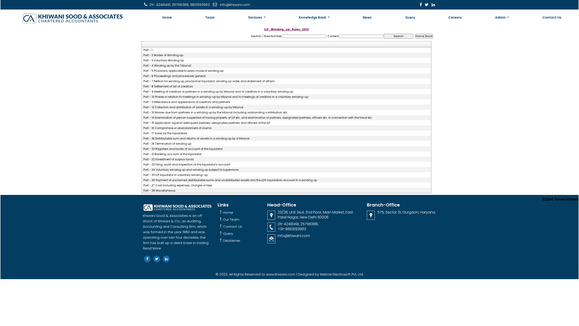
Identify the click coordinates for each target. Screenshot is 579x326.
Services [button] (255, 17)
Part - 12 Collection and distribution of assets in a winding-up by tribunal (193, 107)
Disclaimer (231, 240)
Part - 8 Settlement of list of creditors (168, 86)
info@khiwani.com (294, 235)
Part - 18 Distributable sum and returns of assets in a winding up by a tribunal (196, 138)
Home (167, 17)
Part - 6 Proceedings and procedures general (174, 76)
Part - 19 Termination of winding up (167, 144)
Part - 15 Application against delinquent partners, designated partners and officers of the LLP (206, 123)
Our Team (231, 219)
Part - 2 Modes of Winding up (163, 55)
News (367, 17)
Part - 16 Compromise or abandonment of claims (177, 128)
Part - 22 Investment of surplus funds (168, 159)
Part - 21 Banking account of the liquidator (172, 154)
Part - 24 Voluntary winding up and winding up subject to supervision (191, 170)
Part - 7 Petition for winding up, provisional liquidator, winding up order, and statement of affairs (209, 81)
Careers (455, 17)
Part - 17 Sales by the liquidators (165, 133)
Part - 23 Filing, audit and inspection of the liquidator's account (186, 164)
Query (410, 17)
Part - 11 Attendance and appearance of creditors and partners (186, 102)
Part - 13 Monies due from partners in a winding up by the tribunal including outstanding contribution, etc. (215, 112)
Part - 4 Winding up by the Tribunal (167, 65)
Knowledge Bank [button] (313, 17)
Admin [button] (500, 17)
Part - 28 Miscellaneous (159, 190)
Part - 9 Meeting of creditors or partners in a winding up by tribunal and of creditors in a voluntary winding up (218, 91)
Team (210, 17)
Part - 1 (147, 50)
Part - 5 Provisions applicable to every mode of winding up (183, 71)
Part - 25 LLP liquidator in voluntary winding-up (175, 175)
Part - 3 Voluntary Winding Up (163, 60)
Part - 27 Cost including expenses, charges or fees (177, 185)
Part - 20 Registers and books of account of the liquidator (183, 149)
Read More (152, 248)
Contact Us (551, 17)
